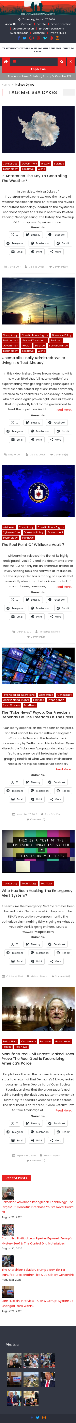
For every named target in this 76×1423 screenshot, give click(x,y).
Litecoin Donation (23, 28)
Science (59, 163)
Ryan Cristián (52, 814)
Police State (10, 1041)
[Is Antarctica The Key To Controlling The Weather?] (38, 129)
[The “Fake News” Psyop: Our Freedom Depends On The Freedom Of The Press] (38, 666)
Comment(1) (61, 454)
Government (29, 163)
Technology (10, 169)
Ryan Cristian (11, 705)
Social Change (58, 345)
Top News (28, 169)
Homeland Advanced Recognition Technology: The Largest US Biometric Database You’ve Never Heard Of (38, 1207)
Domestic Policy (62, 335)
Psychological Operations (19, 695)
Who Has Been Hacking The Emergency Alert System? (37, 893)
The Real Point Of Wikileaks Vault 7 (33, 544)
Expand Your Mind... (34, 340)
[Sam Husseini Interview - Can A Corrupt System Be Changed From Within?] (14, 1379)
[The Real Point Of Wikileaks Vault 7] (38, 490)
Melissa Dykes (37, 266)
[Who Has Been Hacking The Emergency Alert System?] (38, 851)
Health (26, 345)
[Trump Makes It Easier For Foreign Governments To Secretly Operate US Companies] (14, 1398)
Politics (7, 1046)
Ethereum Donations (51, 28)
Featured (56, 340)
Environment (10, 340)
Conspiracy (10, 163)
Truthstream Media (49, 631)
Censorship (46, 695)
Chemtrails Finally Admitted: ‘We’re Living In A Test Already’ (33, 360)
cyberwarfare (11, 532)
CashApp (39, 33)
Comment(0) (60, 266)
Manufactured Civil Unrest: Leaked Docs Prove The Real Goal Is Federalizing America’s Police (38, 1059)
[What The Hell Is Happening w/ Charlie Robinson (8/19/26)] (48, 1379)
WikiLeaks (9, 527)
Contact (26, 24)
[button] (62, 62)
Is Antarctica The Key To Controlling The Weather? (34, 178)
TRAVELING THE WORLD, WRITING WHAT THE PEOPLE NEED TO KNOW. (38, 50)
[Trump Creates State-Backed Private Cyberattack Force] (31, 1398)
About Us (10, 24)
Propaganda (56, 700)
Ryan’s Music (58, 33)
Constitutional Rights (35, 335)
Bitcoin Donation (61, 24)
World (41, 169)
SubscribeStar (19, 33)
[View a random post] (71, 62)
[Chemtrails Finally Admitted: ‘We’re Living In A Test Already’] (38, 301)
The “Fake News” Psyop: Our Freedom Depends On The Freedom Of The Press (37, 715)
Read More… (64, 410)
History (45, 163)
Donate (41, 24)
